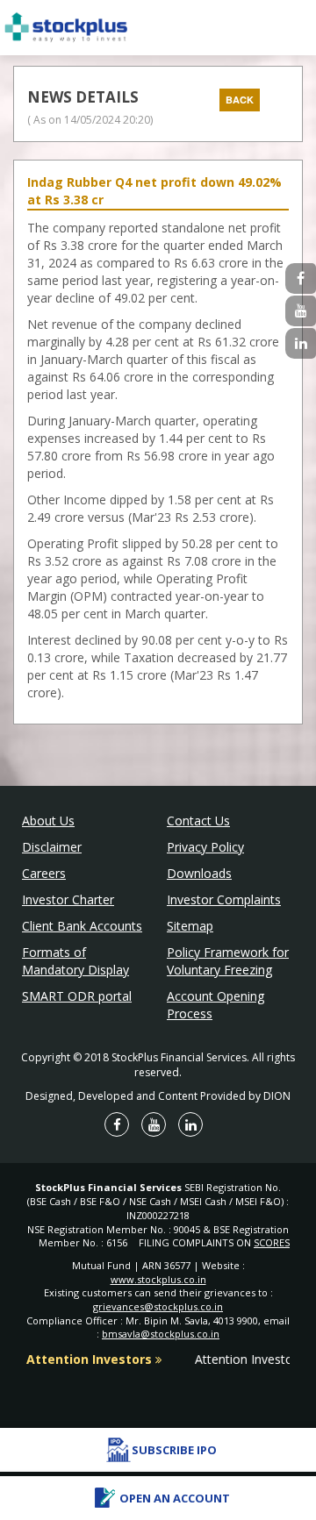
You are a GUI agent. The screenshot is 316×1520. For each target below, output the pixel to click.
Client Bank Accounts (82, 925)
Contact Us (198, 820)
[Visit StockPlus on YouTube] (300, 311)
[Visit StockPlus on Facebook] (300, 278)
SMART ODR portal (77, 996)
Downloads (199, 873)
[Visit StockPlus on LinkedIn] (300, 343)
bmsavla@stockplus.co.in (160, 1333)
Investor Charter (68, 899)
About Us (48, 820)
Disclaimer (52, 846)
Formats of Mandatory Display (75, 961)
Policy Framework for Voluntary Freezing (228, 961)
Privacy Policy (205, 846)
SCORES (272, 1242)
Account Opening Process (215, 1005)
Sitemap (190, 925)
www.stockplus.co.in (158, 1279)
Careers (44, 873)
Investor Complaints (224, 899)
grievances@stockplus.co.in (158, 1306)
